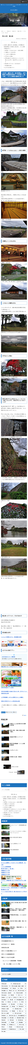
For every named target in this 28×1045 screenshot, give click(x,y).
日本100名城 (10, 712)
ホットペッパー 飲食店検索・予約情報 (12, 960)
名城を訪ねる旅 (5, 947)
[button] (25, 789)
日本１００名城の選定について (9, 950)
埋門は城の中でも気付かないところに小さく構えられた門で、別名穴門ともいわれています (14, 60)
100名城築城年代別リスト (7, 941)
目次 (12, 42)
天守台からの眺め (9, 56)
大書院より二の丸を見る (10, 52)
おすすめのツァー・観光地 (7, 944)
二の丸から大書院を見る (10, 54)
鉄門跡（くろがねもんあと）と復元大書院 (14, 50)
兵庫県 (4, 712)
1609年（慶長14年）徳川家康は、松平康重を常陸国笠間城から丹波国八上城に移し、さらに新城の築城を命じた (14, 46)
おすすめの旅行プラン (10, 67)
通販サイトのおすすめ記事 (7, 957)
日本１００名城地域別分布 (7, 954)
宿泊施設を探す (8, 65)
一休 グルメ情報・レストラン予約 (11, 964)
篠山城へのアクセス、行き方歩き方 (12, 63)
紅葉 (15, 712)
